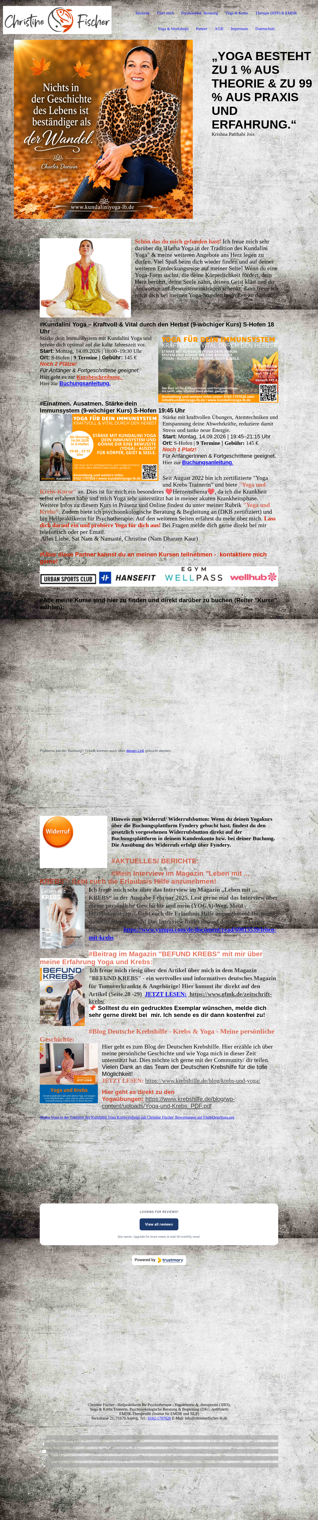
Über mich (165, 13)
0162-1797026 (159, 1418)
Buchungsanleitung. (85, 383)
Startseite (142, 13)
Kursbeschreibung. (100, 377)
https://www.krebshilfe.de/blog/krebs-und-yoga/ (202, 1080)
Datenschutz (265, 29)
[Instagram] (44, 1437)
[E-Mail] (44, 1451)
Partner (201, 29)
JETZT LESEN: (166, 994)
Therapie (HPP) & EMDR (276, 13)
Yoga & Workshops (173, 29)
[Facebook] (43, 1444)
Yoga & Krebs (236, 13)
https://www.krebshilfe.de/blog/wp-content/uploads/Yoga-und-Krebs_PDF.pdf (168, 1102)
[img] (57, 20)
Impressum (239, 29)
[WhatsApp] (44, 1458)
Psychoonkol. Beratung (199, 13)
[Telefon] (43, 1465)
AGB (219, 29)
